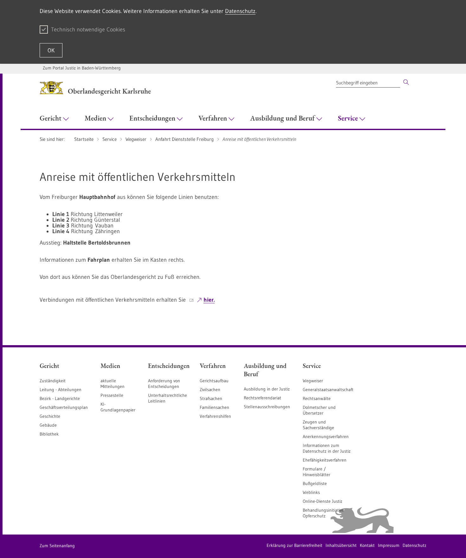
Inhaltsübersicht (341, 545)
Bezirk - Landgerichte (60, 398)
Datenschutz (240, 11)
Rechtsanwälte (317, 398)
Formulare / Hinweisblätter (316, 471)
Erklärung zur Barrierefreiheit (294, 545)
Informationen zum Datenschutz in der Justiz (327, 448)
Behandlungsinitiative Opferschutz (323, 513)
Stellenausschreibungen (267, 407)
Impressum (388, 545)
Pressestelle (111, 395)
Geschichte (50, 416)
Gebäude (48, 425)
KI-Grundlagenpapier (117, 407)
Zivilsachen (210, 389)
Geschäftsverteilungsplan (64, 407)
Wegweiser (313, 381)
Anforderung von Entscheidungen (164, 383)
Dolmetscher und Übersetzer (319, 410)
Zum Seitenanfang (57, 545)
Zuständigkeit (53, 381)
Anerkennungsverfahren (326, 436)
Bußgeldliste (315, 483)
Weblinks (311, 492)
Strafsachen (211, 398)
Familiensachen (214, 407)
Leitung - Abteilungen (60, 389)
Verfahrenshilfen (215, 416)
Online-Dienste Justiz (322, 501)
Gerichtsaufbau (214, 381)
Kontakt (367, 545)
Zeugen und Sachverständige (318, 424)
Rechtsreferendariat (262, 398)
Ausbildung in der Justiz (267, 389)
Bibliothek (49, 434)
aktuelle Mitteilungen (112, 383)
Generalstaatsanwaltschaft (328, 389)
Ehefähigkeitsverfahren (324, 460)
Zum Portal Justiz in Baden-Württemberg (82, 68)
